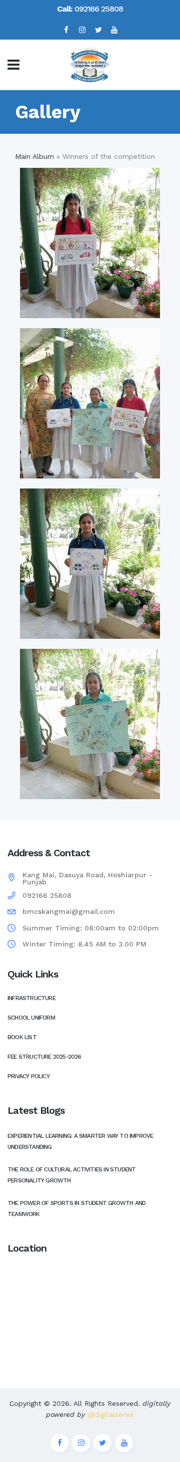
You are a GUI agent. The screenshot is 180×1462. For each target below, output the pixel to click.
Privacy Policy (29, 1076)
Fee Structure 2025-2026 (45, 1056)
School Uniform (31, 1017)
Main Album (34, 156)
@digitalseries (109, 1414)
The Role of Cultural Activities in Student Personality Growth (72, 1175)
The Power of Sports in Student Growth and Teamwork (77, 1208)
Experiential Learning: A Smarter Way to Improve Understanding (80, 1141)
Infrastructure (32, 998)
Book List (22, 1037)
